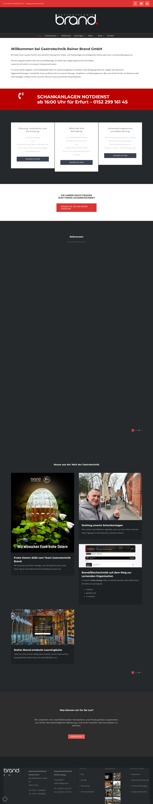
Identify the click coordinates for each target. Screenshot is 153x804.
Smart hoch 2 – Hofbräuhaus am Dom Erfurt (110, 362)
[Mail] (9, 775)
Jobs (82, 774)
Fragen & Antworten (139, 792)
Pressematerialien (88, 792)
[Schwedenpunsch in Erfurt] (108, 793)
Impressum (135, 774)
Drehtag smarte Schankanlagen (102, 525)
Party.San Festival (43, 286)
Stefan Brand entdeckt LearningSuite (38, 649)
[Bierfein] (108, 785)
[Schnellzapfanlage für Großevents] (117, 793)
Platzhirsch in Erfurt (110, 302)
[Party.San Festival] (108, 777)
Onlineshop (85, 786)
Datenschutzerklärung (139, 780)
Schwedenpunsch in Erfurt (43, 422)
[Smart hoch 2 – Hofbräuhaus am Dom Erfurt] (117, 785)
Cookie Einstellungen (139, 786)
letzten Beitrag (96, 580)
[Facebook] (4, 775)
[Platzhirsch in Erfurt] (117, 777)
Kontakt (84, 780)
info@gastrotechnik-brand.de (35, 3)
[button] (5, 799)
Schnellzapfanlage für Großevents (110, 422)
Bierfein (43, 362)
